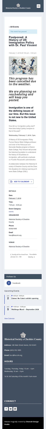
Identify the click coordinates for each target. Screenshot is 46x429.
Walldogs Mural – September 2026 (25, 309)
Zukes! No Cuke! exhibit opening (25, 298)
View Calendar (9, 318)
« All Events (14, 26)
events (11, 211)
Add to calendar (21, 181)
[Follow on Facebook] (6, 409)
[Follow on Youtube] (10, 409)
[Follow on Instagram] (15, 409)
